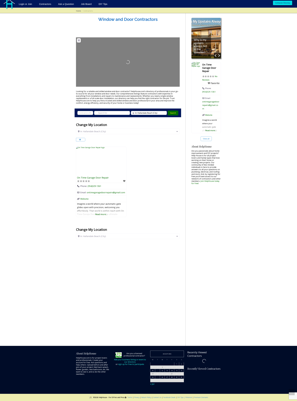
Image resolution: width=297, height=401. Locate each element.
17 (152, 374)
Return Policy (146, 397)
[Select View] (80, 139)
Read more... (101, 214)
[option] (207, 38)
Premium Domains (201, 397)
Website (84, 198)
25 (157, 377)
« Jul (152, 384)
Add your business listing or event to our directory (130, 360)
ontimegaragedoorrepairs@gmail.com (106, 192)
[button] (215, 55)
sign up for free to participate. (131, 364)
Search (174, 113)
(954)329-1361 (94, 186)
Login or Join (26, 4)
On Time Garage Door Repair (93, 177)
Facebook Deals (169, 397)
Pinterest (188, 397)
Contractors (45, 4)
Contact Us (157, 397)
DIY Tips (103, 4)
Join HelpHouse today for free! (205, 182)
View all (206, 138)
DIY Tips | (181, 397)
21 (172, 374)
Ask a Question (66, 4)
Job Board (86, 4)
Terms (130, 397)
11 (157, 370)
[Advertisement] (206, 223)
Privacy (137, 397)
